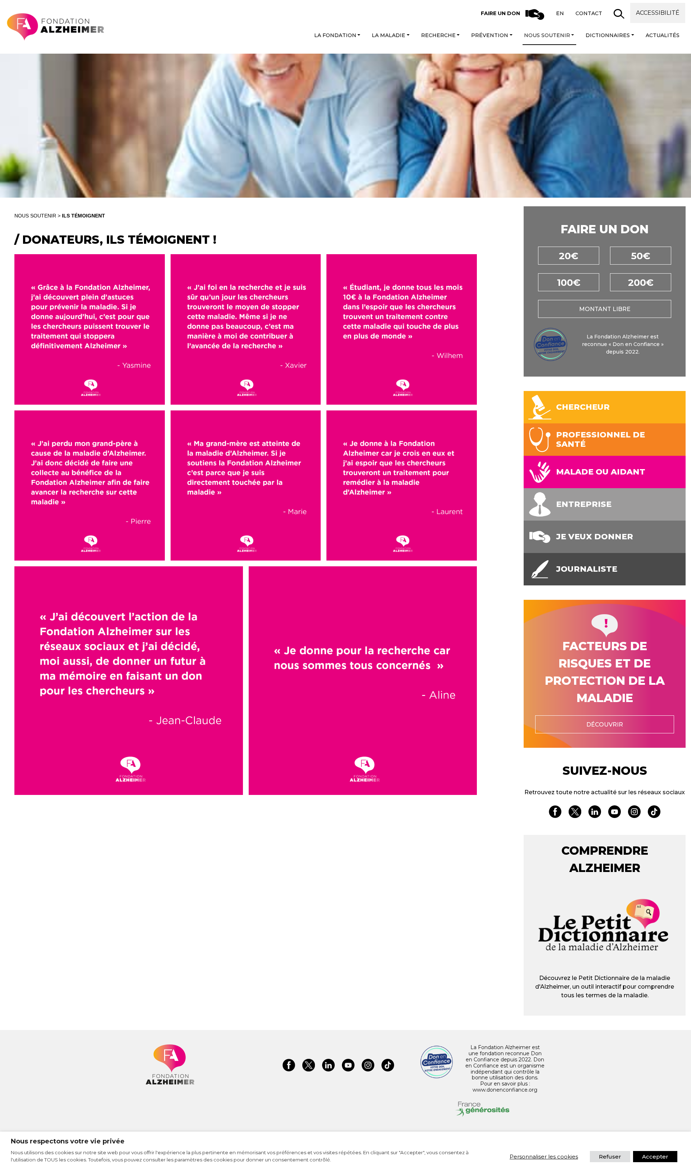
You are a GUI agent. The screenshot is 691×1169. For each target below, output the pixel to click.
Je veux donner (594, 536)
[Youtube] (614, 812)
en (560, 13)
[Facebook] (555, 812)
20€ (568, 256)
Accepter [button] (655, 1156)
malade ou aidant (600, 472)
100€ (569, 282)
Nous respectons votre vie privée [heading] (68, 1141)
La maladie (388, 35)
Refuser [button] (610, 1156)
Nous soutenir (547, 35)
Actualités (662, 35)
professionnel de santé (600, 439)
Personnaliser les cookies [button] (544, 1156)
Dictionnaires (608, 35)
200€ (641, 282)
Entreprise (583, 504)
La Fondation (335, 35)
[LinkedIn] (594, 812)
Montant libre (605, 309)
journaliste (586, 569)
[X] (575, 812)
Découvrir (604, 724)
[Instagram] (634, 812)
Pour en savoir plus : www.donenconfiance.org (505, 1086)
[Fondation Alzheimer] (55, 26)
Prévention (489, 35)
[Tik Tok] (654, 812)
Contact (588, 13)
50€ (640, 256)
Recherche (438, 35)
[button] (619, 13)
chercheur (583, 407)
